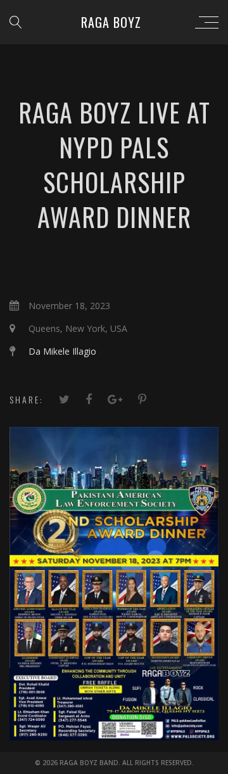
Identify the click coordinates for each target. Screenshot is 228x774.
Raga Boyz (111, 22)
